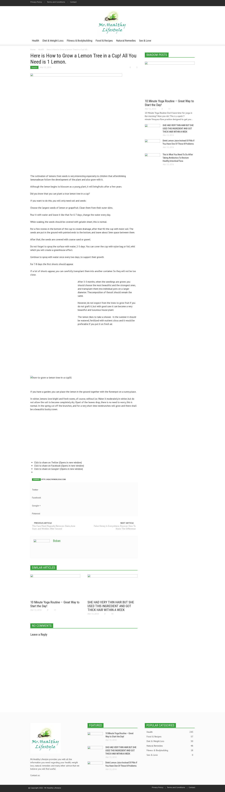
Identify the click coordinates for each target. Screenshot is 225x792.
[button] (192, 40)
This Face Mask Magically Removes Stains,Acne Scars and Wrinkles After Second (53, 527)
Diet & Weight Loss (53, 40)
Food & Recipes (104, 40)
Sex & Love (145, 40)
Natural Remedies (126, 40)
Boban (56, 541)
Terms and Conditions (56, 2)
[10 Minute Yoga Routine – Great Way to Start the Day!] (55, 586)
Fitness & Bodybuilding (79, 40)
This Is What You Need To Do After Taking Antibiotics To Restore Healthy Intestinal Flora (178, 157)
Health (35, 40)
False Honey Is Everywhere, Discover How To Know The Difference (115, 527)
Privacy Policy (36, 2)
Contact (73, 2)
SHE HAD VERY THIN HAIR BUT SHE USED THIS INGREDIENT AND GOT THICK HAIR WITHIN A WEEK (111, 606)
